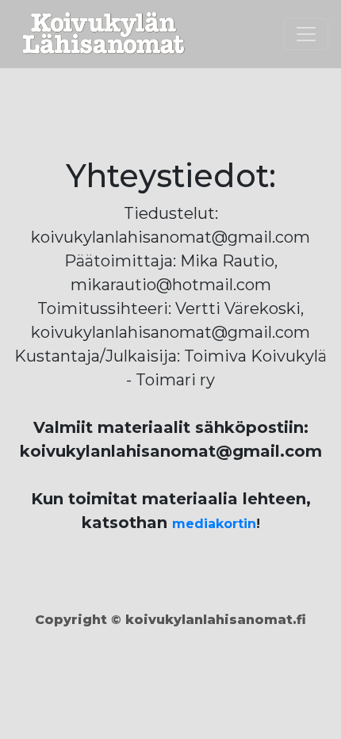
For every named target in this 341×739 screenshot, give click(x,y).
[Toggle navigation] (306, 34)
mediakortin (214, 523)
